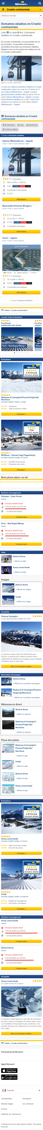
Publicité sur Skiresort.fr (11, 1114)
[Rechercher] (39, 3)
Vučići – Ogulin (9, 238)
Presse (4, 1109)
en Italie (23, 402)
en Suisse (24, 457)
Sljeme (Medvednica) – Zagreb (17, 92)
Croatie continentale (18, 143)
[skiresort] (21, 3)
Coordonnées (6, 1099)
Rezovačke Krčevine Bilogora (17, 206)
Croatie (10, 143)
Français (10, 1090)
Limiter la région (10, 129)
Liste (4, 32)
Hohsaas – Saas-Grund (11, 497)
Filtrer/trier (10, 125)
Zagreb (27, 143)
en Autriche (24, 897)
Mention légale (7, 1104)
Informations (21, 199)
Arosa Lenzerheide (9, 921)
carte (15, 32)
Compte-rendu (21, 517)
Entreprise (27, 1099)
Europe (4, 143)
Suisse (3, 499)
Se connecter (28, 1104)
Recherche (32, 125)
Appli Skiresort (8, 1064)
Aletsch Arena (7, 948)
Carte (21, 125)
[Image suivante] (40, 337)
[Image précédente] (2, 337)
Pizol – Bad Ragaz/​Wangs (12, 524)
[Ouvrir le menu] (3, 3)
